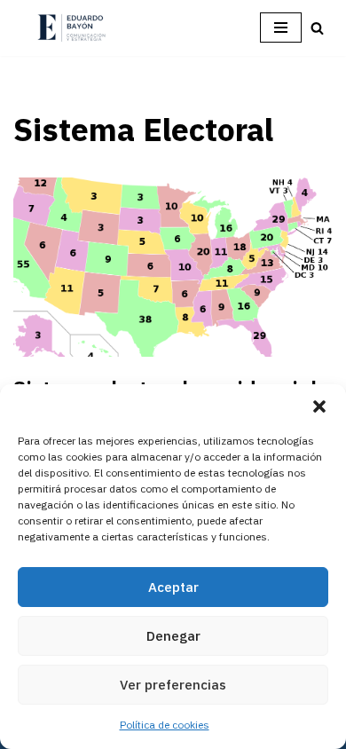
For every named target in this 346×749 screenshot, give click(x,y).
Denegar (173, 635)
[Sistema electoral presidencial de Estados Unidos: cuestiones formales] (173, 267)
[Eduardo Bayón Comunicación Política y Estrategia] (71, 27)
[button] (319, 406)
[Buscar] (317, 28)
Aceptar (173, 587)
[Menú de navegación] (281, 27)
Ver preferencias (173, 684)
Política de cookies (164, 724)
